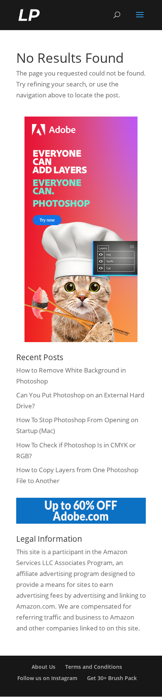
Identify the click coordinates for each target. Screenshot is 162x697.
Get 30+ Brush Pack (112, 678)
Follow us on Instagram (47, 678)
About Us (43, 666)
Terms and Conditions (93, 666)
